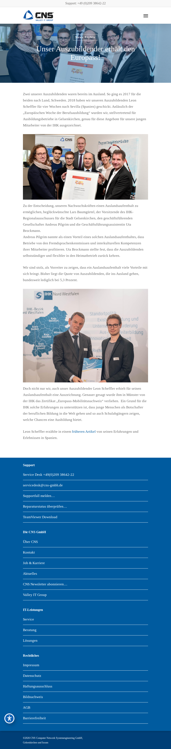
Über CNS (30, 542)
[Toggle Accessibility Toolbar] (9, 718)
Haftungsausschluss (37, 686)
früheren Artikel (84, 432)
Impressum (31, 665)
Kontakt (29, 552)
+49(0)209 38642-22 (58, 475)
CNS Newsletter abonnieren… (45, 584)
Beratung (29, 630)
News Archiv (85, 37)
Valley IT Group (35, 595)
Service (28, 619)
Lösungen (30, 641)
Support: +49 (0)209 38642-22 (85, 3)
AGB (26, 707)
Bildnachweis (33, 697)
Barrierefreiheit (34, 718)
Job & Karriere (34, 563)
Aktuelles (30, 574)
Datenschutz (32, 676)
